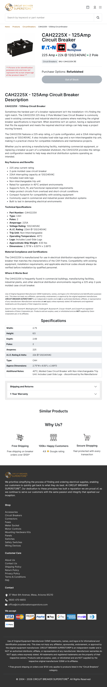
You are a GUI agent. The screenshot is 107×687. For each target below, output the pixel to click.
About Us (10, 560)
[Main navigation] (100, 7)
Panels (8, 535)
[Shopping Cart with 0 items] (87, 7)
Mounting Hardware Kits (18, 532)
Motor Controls (13, 528)
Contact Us (11, 563)
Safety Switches (13, 542)
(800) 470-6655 (17, 599)
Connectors (11, 518)
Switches (9, 538)
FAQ (7, 580)
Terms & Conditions (15, 576)
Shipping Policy (13, 566)
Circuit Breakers (29, 27)
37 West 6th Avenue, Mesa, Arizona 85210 (31, 594)
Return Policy (12, 570)
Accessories (11, 512)
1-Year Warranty (19, 394)
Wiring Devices (13, 545)
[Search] (98, 17)
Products (16, 27)
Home (7, 27)
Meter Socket (12, 525)
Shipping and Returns (21, 386)
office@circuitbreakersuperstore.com (28, 604)
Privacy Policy (12, 573)
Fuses (8, 522)
